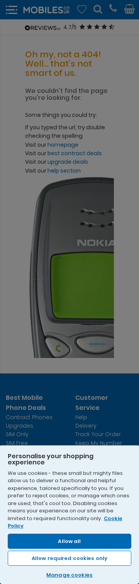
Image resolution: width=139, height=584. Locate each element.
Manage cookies (69, 575)
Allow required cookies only (70, 558)
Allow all (69, 541)
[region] (69, 514)
